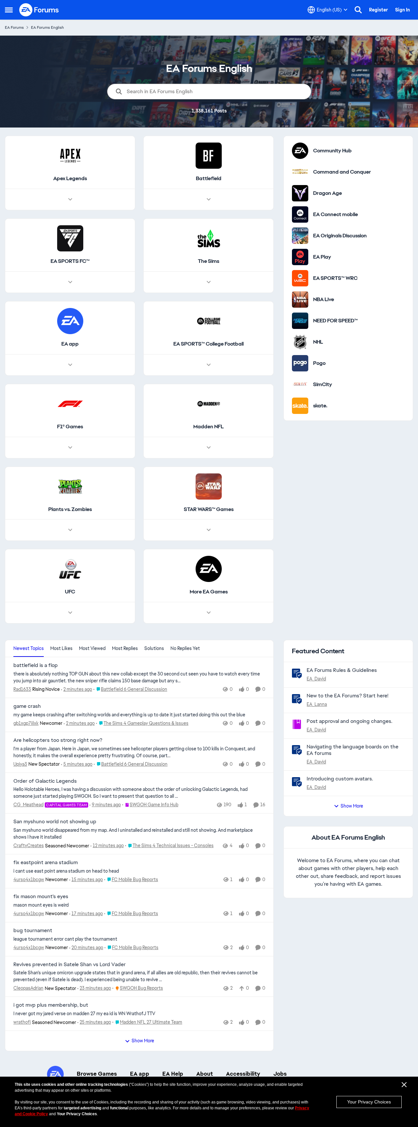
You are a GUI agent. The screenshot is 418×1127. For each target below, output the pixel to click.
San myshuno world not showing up (54, 821)
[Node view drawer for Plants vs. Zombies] (70, 530)
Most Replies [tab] (125, 648)
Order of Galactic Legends (45, 781)
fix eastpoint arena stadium (45, 862)
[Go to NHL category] (300, 342)
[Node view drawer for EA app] (70, 365)
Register (378, 10)
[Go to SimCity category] (300, 384)
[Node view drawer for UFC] (70, 613)
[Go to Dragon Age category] (300, 193)
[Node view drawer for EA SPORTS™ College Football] (209, 365)
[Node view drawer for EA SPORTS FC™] (70, 282)
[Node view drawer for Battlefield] (209, 199)
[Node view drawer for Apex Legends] (70, 199)
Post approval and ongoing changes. (349, 721)
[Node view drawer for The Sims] (209, 282)
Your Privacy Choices (369, 1101)
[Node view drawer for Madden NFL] (209, 448)
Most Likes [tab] (61, 648)
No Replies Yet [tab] (185, 648)
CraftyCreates (28, 845)
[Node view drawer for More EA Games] (209, 613)
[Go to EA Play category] (300, 257)
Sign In (402, 10)
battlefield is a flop (35, 665)
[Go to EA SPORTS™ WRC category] (300, 278)
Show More (143, 1041)
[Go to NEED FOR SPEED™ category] (300, 321)
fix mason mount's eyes (40, 896)
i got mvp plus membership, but (50, 1005)
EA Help (172, 1073)
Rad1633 (22, 689)
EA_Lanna (317, 704)
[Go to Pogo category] (300, 363)
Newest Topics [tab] (28, 648)
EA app (139, 1073)
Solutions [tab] (154, 648)
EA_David (316, 679)
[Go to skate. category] (300, 406)
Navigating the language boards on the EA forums (352, 750)
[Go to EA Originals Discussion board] (300, 236)
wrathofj (22, 1022)
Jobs (280, 1073)
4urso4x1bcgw (28, 879)
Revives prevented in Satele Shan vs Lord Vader (69, 964)
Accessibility (243, 1073)
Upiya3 (20, 764)
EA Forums (14, 27)
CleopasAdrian (28, 988)
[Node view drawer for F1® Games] (70, 448)
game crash (27, 706)
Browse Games (97, 1073)
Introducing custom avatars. (340, 778)
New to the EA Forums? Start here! (347, 695)
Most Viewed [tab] (92, 648)
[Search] (358, 10)
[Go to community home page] (39, 9)
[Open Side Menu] (9, 10)
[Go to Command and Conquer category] (300, 172)
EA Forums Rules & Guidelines (342, 670)
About (204, 1073)
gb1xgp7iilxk (26, 723)
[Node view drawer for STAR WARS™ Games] (209, 530)
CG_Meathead (28, 805)
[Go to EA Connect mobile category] (300, 214)
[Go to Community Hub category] (300, 151)
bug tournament (32, 930)
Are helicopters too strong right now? (57, 740)
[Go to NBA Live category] (300, 299)
